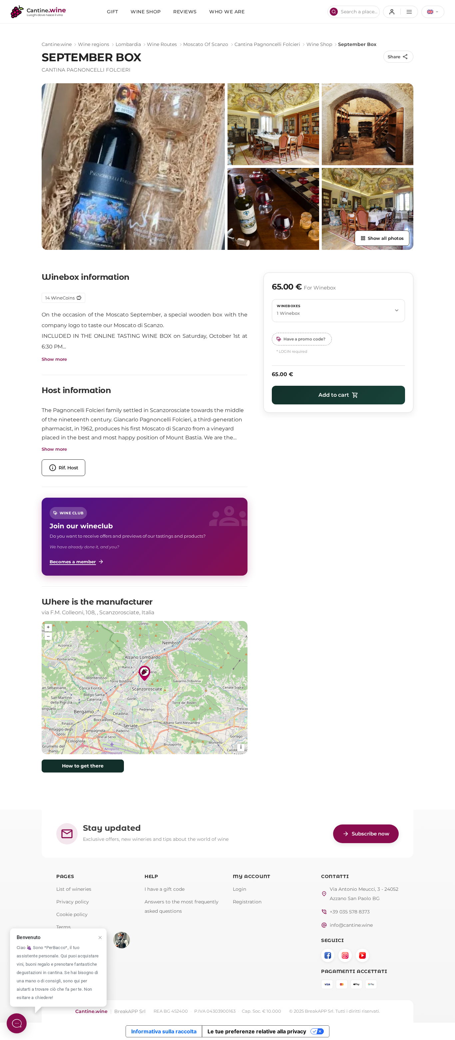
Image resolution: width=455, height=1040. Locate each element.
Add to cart (338, 395)
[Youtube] (362, 955)
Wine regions (93, 44)
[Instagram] (345, 955)
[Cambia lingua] (432, 12)
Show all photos (382, 238)
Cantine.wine (57, 44)
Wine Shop (319, 44)
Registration (247, 902)
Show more (54, 359)
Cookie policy (72, 914)
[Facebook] (327, 955)
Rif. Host (63, 467)
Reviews (185, 12)
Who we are (226, 12)
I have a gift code (165, 889)
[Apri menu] (400, 12)
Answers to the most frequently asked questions (182, 906)
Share (398, 56)
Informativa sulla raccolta (164, 1031)
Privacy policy (72, 902)
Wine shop (146, 12)
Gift (112, 12)
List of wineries (73, 889)
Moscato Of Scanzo (205, 44)
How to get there (83, 766)
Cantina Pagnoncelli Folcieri (267, 44)
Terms (63, 927)
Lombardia (128, 44)
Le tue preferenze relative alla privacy (257, 1031)
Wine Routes (162, 44)
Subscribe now (365, 834)
